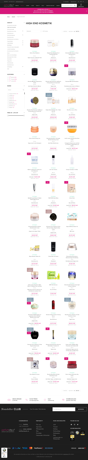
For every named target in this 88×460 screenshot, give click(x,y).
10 (74, 31)
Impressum (39, 426)
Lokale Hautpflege (11, 49)
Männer (13, 77)
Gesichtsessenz (10, 64)
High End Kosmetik (11, 27)
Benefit (11, 102)
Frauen (14, 79)
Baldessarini (12, 100)
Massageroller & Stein (11, 57)
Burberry (12, 105)
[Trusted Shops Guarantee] (78, 432)
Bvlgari (11, 107)
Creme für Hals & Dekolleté (13, 47)
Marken (58, 5)
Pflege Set (9, 61)
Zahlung (55, 429)
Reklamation (56, 433)
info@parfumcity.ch (19, 1)
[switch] (4, 456)
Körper (27, 5)
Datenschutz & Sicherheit (42, 435)
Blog (37, 431)
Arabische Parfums (50, 5)
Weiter (77, 31)
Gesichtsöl (9, 59)
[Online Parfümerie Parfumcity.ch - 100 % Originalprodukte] (9, 5)
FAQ (54, 435)
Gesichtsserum (10, 33)
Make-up (37, 5)
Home (8, 16)
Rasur (8, 53)
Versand (55, 426)
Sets (8, 68)
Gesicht (22, 5)
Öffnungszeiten (40, 429)
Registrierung (73, 1)
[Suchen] (75, 5)
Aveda (11, 98)
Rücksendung (56, 431)
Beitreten (81, 409)
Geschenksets (10, 62)
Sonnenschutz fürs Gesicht (12, 51)
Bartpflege (9, 45)
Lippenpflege (10, 43)
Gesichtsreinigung (11, 35)
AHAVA (11, 95)
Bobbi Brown (13, 104)
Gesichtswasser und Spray (12, 39)
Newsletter (39, 433)
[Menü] (6, 448)
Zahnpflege (9, 66)
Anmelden (67, 1)
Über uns (38, 424)
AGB (54, 424)
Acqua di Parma (13, 93)
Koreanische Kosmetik (11, 25)
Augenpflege (10, 41)
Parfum (16, 5)
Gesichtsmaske (10, 37)
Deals (43, 5)
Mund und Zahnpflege (12, 55)
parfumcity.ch (66, 454)
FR (80, 1)
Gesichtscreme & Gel (11, 31)
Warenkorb (81, 6)
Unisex (13, 81)
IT (83, 1)
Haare (32, 5)
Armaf (11, 97)
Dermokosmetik (10, 29)
